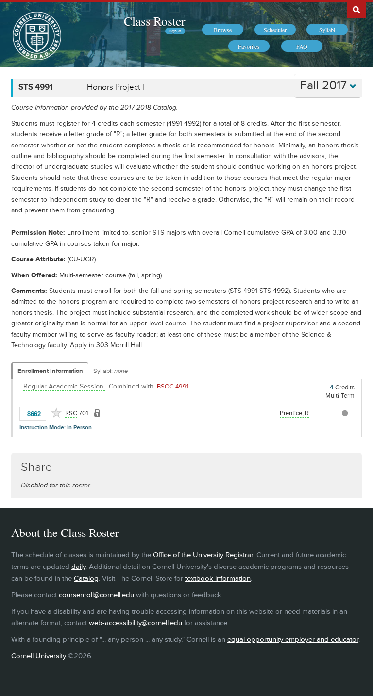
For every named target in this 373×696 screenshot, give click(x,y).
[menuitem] (222, 29)
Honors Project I (115, 87)
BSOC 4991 (172, 386)
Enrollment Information (50, 371)
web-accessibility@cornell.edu (135, 623)
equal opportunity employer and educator (292, 639)
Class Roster (154, 21)
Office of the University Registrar (203, 555)
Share (36, 467)
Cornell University (38, 656)
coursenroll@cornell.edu (96, 594)
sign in (175, 31)
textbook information (218, 578)
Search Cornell (356, 9)
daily (78, 566)
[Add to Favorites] (56, 412)
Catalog (86, 578)
